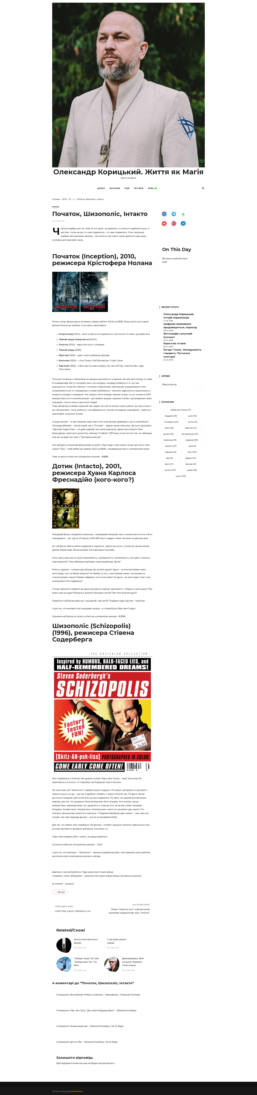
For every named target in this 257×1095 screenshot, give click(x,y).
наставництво (190, 434)
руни (192, 446)
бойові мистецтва (181, 410)
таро (169, 458)
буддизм (171, 416)
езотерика (171, 422)
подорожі (191, 440)
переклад (170, 440)
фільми (61, 892)
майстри (191, 428)
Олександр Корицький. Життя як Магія (128, 172)
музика (168, 434)
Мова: (151, 188)
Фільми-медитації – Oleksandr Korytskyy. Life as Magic (97, 1026)
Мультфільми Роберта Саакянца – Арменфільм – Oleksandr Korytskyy (105, 995)
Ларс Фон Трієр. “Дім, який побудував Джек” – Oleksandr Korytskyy (103, 1010)
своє (192, 452)
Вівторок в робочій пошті (175, 258)
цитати (170, 470)
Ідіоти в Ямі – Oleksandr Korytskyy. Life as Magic (94, 1042)
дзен (192, 416)
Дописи (101, 188)
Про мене (138, 188)
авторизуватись (106, 1063)
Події (126, 188)
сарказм (170, 452)
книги (169, 428)
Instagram (114, 188)
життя (192, 422)
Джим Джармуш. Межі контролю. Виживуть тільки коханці (133, 961)
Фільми (55, 207)
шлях (181, 476)
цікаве (192, 470)
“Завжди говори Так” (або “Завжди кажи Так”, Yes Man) (86, 961)
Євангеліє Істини (174, 343)
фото (169, 464)
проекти (171, 446)
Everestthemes (76, 1091)
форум (191, 458)
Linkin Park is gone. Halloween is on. (73, 911)
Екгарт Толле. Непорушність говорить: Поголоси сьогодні (182, 353)
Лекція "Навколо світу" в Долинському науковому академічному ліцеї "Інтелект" (129, 911)
